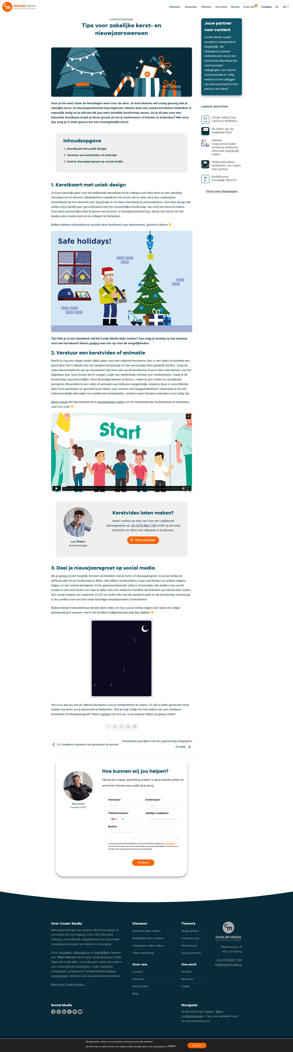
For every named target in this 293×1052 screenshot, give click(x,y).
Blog (219, 1011)
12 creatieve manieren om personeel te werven (87, 744)
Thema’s (206, 6)
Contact (266, 6)
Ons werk (221, 6)
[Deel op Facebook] (108, 727)
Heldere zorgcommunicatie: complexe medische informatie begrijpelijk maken (225, 147)
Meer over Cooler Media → (68, 984)
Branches (191, 6)
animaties (65, 952)
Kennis (235, 6)
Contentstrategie (121, 19)
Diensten (139, 923)
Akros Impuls (59, 402)
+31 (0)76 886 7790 (143, 525)
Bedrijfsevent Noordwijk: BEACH (224, 178)
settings (171, 1046)
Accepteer (197, 1045)
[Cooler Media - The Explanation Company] (19, 7)
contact (94, 343)
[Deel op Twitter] (115, 727)
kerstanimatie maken (111, 402)
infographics (81, 952)
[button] (174, 7)
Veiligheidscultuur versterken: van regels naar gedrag (226, 165)
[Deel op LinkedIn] (135, 727)
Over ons (250, 6)
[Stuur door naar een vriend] (122, 727)
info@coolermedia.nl (228, 964)
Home (209, 1011)
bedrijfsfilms (102, 952)
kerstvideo (93, 155)
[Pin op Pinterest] (128, 727)
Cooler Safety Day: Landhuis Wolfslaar (224, 119)
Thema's (188, 923)
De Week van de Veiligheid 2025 (223, 130)
